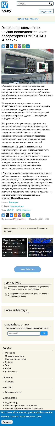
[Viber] (19, 46)
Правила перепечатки (15, 359)
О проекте (10, 353)
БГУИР (10, 210)
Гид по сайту (11, 402)
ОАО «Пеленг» (23, 210)
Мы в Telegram (28, 269)
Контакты (9, 382)
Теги (7, 365)
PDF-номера (11, 371)
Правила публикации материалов (21, 405)
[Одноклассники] (15, 46)
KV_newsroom (19, 219)
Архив (8, 368)
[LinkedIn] (28, 46)
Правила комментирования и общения (24, 408)
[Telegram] (3, 46)
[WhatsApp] (24, 46)
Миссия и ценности (14, 356)
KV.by (6, 11)
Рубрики (9, 362)
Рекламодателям (13, 392)
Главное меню (27, 18)
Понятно (7, 422)
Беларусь (13, 202)
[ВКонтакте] (11, 46)
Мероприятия (17, 206)
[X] (7, 46)
